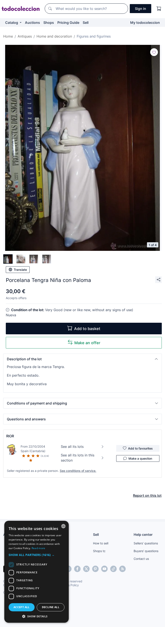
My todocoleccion (145, 22)
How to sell (100, 543)
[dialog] (36, 572)
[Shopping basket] (159, 8)
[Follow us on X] (86, 569)
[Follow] (154, 52)
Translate (20, 269)
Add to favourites (140, 448)
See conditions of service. (78, 471)
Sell (86, 22)
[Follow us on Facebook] (77, 569)
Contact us (141, 558)
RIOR (10, 436)
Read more (38, 548)
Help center (143, 534)
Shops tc (99, 551)
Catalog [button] (12, 22)
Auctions (32, 22)
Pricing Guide (68, 22)
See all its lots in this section (77, 457)
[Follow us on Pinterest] (95, 569)
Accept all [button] (22, 607)
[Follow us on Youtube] (104, 569)
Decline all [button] (50, 607)
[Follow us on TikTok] (113, 569)
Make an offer (87, 343)
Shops (48, 22)
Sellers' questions (146, 543)
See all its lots (72, 446)
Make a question (140, 458)
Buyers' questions (146, 551)
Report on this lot (147, 495)
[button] (82, 359)
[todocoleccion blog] (122, 569)
